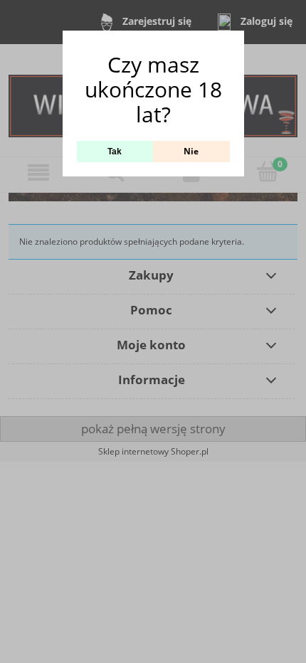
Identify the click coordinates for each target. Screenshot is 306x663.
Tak (114, 152)
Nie (191, 151)
